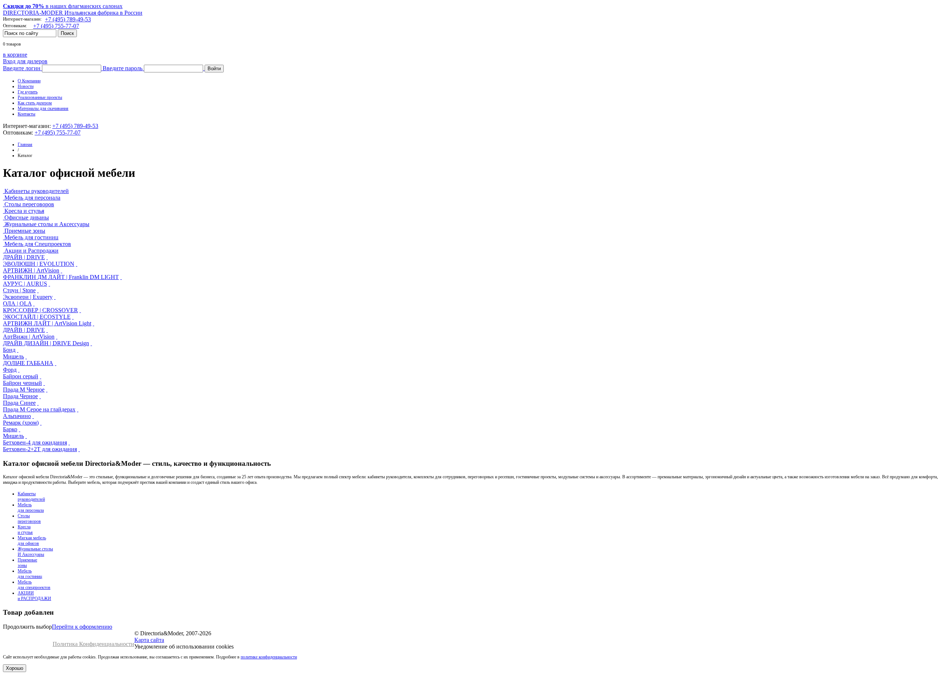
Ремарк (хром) (21, 422)
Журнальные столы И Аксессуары (35, 551)
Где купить (28, 91)
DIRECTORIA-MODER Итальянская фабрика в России (72, 13)
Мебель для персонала (32, 197)
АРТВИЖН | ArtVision (31, 270)
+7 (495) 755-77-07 (56, 26)
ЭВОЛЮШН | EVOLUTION (38, 264)
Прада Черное (20, 396)
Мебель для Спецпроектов (37, 244)
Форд (10, 370)
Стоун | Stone (19, 290)
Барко (10, 429)
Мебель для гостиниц (31, 237)
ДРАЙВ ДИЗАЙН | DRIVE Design (46, 343)
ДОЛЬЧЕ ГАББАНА (28, 363)
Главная (25, 144)
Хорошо (14, 668)
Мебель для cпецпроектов (34, 584)
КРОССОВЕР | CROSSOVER (40, 310)
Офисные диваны (26, 217)
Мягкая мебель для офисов (32, 540)
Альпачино (17, 416)
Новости (25, 86)
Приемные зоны (24, 231)
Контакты (26, 114)
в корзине (15, 54)
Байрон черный (22, 383)
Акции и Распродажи (31, 250)
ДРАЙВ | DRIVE (24, 257)
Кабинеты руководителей (36, 191)
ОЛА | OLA (17, 303)
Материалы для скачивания (43, 108)
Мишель (13, 356)
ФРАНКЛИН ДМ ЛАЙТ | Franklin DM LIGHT (61, 277)
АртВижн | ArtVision (28, 336)
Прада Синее (19, 403)
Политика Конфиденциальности (93, 644)
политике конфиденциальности (269, 657)
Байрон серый (20, 376)
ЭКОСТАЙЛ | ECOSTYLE (37, 317)
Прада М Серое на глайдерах (39, 409)
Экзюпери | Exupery (28, 297)
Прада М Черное (24, 389)
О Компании (29, 80)
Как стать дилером (35, 103)
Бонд (9, 350)
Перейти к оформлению (82, 627)
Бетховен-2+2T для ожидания (40, 449)
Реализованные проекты (40, 97)
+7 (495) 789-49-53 (68, 19)
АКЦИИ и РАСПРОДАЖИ (34, 595)
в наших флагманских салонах (63, 6)
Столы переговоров (29, 204)
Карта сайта (149, 640)
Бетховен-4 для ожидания (35, 442)
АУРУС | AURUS (25, 284)
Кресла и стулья (24, 211)
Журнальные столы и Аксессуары (46, 224)
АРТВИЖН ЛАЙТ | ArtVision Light (47, 323)
